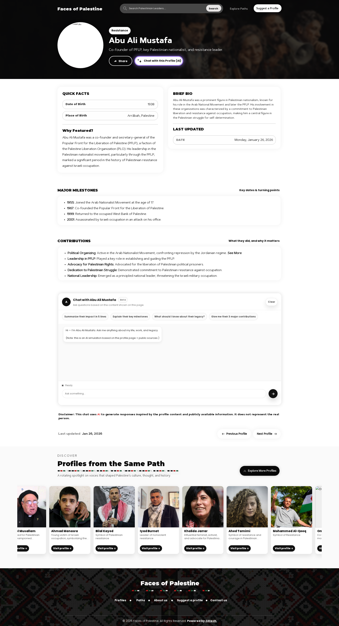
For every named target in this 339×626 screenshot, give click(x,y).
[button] (239, 9)
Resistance (119, 30)
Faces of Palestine (169, 583)
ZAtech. (211, 621)
